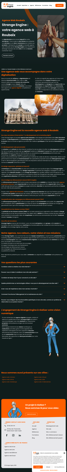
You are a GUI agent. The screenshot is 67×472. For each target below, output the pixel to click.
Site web (48, 429)
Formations (45, 5)
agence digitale (16, 88)
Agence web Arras (10, 446)
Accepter (38, 467)
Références (38, 5)
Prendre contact (8, 55)
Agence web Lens (10, 449)
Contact (59, 5)
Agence (32, 5)
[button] (64, 453)
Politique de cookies (44, 470)
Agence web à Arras (8, 379)
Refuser (48, 467)
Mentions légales (53, 470)
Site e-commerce (51, 432)
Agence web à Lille (39, 379)
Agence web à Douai (40, 377)
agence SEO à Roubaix (16, 191)
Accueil (19, 5)
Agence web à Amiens (8, 377)
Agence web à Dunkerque (9, 382)
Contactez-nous (31, 414)
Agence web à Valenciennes (42, 382)
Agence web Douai (10, 455)
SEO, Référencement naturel (54, 435)
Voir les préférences (59, 467)
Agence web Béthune (11, 452)
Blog (50, 5)
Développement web (52, 426)
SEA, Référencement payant (54, 438)
